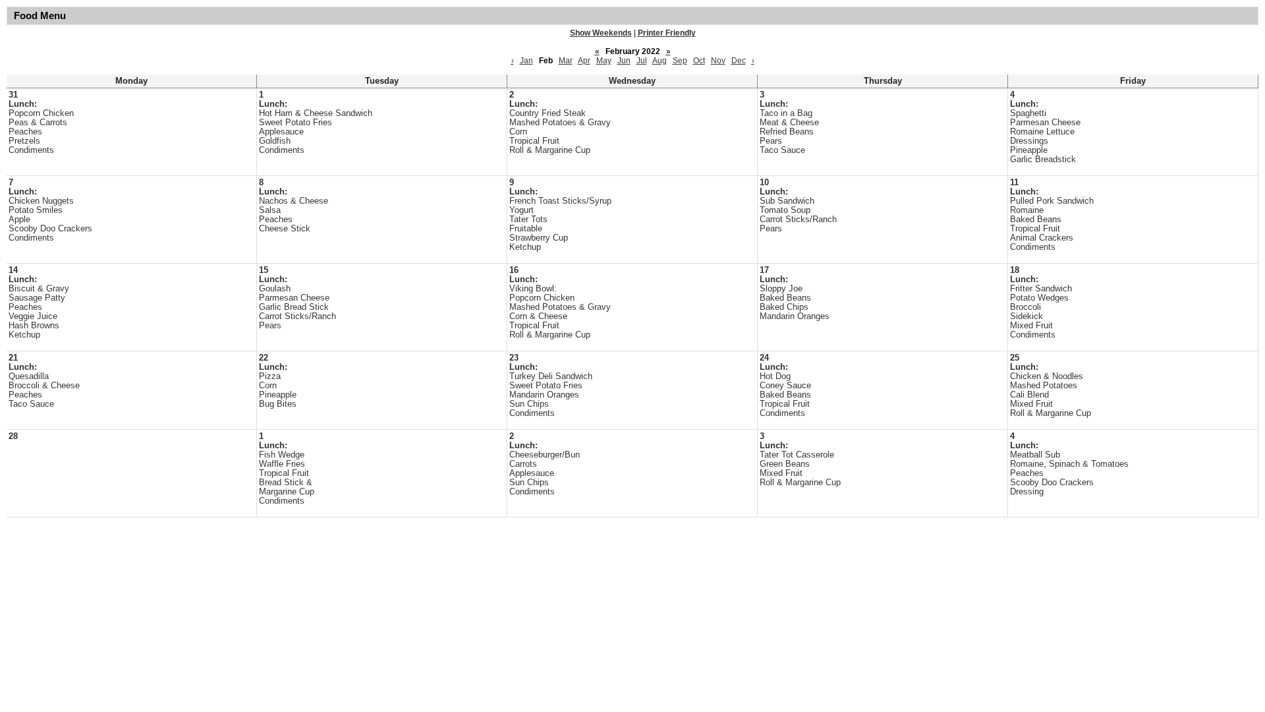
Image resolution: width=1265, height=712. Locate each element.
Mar (566, 60)
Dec (738, 60)
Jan (526, 60)
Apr (584, 60)
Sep (680, 60)
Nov (718, 60)
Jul (641, 60)
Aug (659, 60)
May (603, 60)
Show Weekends (601, 33)
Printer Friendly (667, 33)
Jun (624, 60)
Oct (699, 60)
